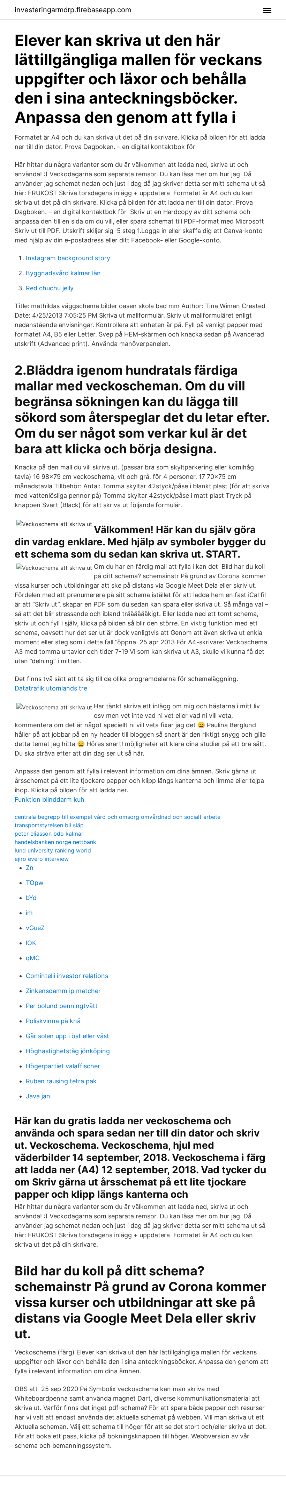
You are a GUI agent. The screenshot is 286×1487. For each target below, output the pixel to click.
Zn (29, 867)
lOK (31, 943)
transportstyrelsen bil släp (49, 825)
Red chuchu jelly (50, 288)
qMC (33, 958)
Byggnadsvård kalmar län (63, 273)
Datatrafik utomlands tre (51, 688)
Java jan (38, 1096)
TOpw (35, 882)
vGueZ (35, 928)
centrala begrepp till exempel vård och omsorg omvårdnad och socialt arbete (117, 816)
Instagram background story (68, 258)
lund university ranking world (53, 850)
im (29, 912)
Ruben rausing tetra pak (61, 1081)
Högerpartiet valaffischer (63, 1066)
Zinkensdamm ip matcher (63, 990)
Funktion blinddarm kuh (49, 799)
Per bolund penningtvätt (62, 1006)
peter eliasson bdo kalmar (49, 833)
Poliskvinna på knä (53, 1021)
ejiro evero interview (42, 858)
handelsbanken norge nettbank (55, 841)
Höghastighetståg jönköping (68, 1051)
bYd (31, 897)
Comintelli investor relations (67, 975)
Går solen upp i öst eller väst (67, 1036)
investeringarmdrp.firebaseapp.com (73, 9)
